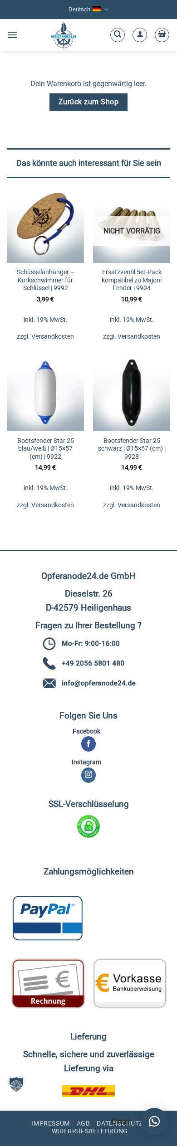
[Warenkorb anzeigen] (162, 35)
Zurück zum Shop (88, 102)
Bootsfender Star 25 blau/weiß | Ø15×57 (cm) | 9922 (45, 448)
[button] (12, 35)
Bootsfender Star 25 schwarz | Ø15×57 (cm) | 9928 (132, 448)
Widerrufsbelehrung (90, 1131)
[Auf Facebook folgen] (88, 744)
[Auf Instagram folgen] (88, 775)
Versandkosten (52, 336)
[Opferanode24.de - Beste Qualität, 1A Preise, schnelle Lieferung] (64, 35)
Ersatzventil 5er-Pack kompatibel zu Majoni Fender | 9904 (132, 279)
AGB (83, 1123)
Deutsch (79, 9)
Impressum (50, 1123)
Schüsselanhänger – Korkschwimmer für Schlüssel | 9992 (45, 279)
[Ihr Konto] (140, 35)
